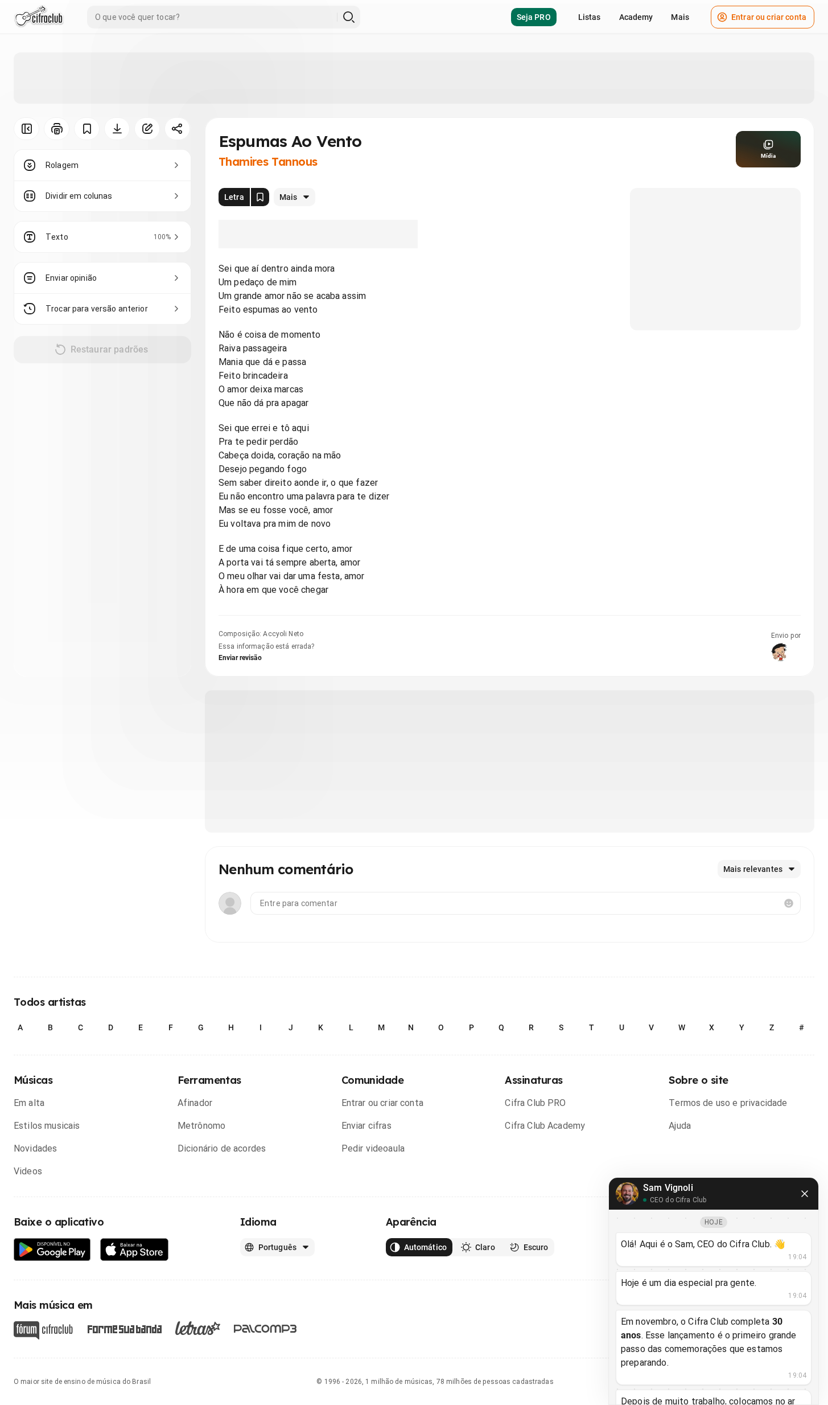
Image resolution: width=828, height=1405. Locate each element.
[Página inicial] (39, 17)
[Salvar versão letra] (260, 197)
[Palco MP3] (265, 1329)
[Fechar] (805, 1194)
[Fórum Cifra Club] (43, 1330)
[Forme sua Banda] (124, 1328)
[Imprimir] (56, 128)
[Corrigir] (147, 128)
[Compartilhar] (177, 128)
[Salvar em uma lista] (87, 128)
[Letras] (197, 1328)
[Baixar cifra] (117, 128)
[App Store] (134, 1249)
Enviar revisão (240, 658)
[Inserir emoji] (789, 903)
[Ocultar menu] (26, 128)
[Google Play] (52, 1249)
